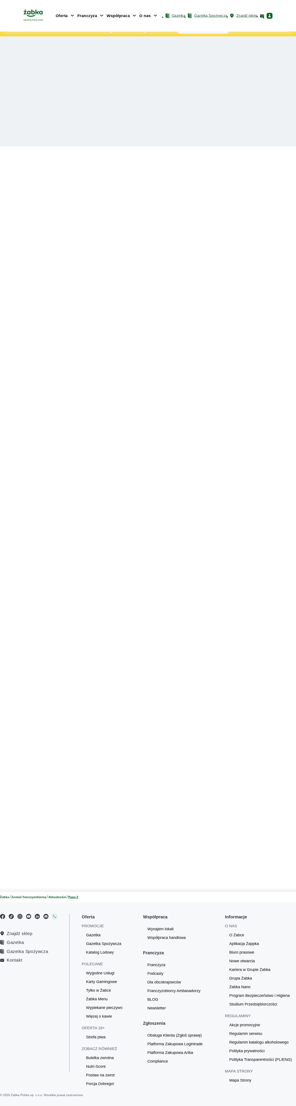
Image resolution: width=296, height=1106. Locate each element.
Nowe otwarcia (242, 961)
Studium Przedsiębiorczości (253, 1004)
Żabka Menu (97, 999)
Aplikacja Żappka (244, 944)
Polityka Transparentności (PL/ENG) (260, 1059)
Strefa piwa (96, 1037)
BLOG (152, 999)
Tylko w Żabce (98, 990)
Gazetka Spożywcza (27, 951)
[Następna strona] (186, 872)
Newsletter (156, 1008)
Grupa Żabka (240, 978)
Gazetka (15, 942)
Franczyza (156, 965)
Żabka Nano (239, 987)
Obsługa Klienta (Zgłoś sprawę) (174, 1035)
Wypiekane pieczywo (104, 1007)
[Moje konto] (270, 16)
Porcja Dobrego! (100, 1084)
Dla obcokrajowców (164, 982)
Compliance (157, 1061)
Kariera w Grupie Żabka (249, 969)
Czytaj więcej (189, 294)
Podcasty (155, 973)
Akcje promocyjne (244, 1025)
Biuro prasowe (241, 952)
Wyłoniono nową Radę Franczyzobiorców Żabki (211, 346)
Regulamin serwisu (245, 1033)
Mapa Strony (240, 1080)
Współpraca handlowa (166, 937)
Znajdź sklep (19, 933)
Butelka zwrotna (100, 1058)
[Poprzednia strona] (109, 872)
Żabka (4, 897)
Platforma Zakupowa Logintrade (175, 1044)
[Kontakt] (262, 16)
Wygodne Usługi (100, 973)
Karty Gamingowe (101, 982)
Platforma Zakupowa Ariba (170, 1052)
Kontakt (14, 960)
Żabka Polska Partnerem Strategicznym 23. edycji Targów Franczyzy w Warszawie (215, 676)
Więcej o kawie (99, 1016)
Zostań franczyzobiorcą (28, 897)
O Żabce (236, 935)
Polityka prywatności (247, 1051)
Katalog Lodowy (100, 952)
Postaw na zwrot (100, 1075)
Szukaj (194, 181)
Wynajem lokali (160, 929)
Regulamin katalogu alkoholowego (259, 1042)
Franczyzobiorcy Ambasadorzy (173, 991)
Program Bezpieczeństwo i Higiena (259, 995)
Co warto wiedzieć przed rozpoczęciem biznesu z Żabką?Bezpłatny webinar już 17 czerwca (45, 47)
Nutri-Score (96, 1066)
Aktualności (57, 897)
